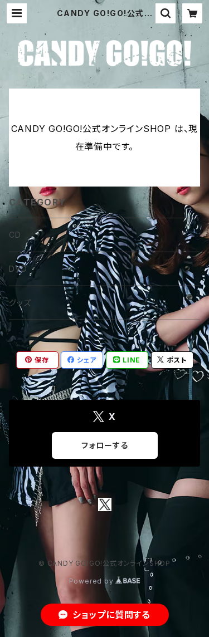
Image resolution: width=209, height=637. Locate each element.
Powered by (92, 581)
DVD (18, 268)
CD (15, 234)
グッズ (20, 302)
